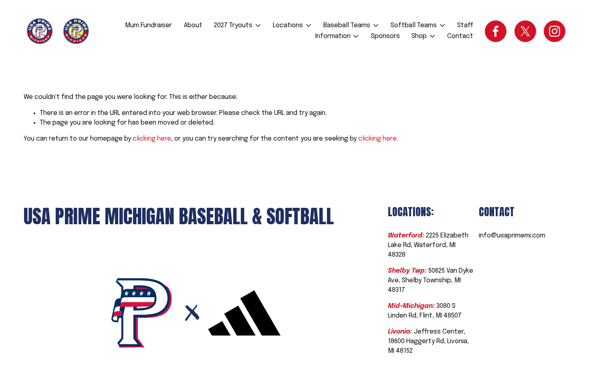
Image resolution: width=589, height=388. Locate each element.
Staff (465, 25)
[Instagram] (554, 31)
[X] (525, 31)
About (193, 25)
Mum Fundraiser (148, 25)
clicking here (152, 138)
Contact (460, 36)
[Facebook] (495, 31)
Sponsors (385, 36)
